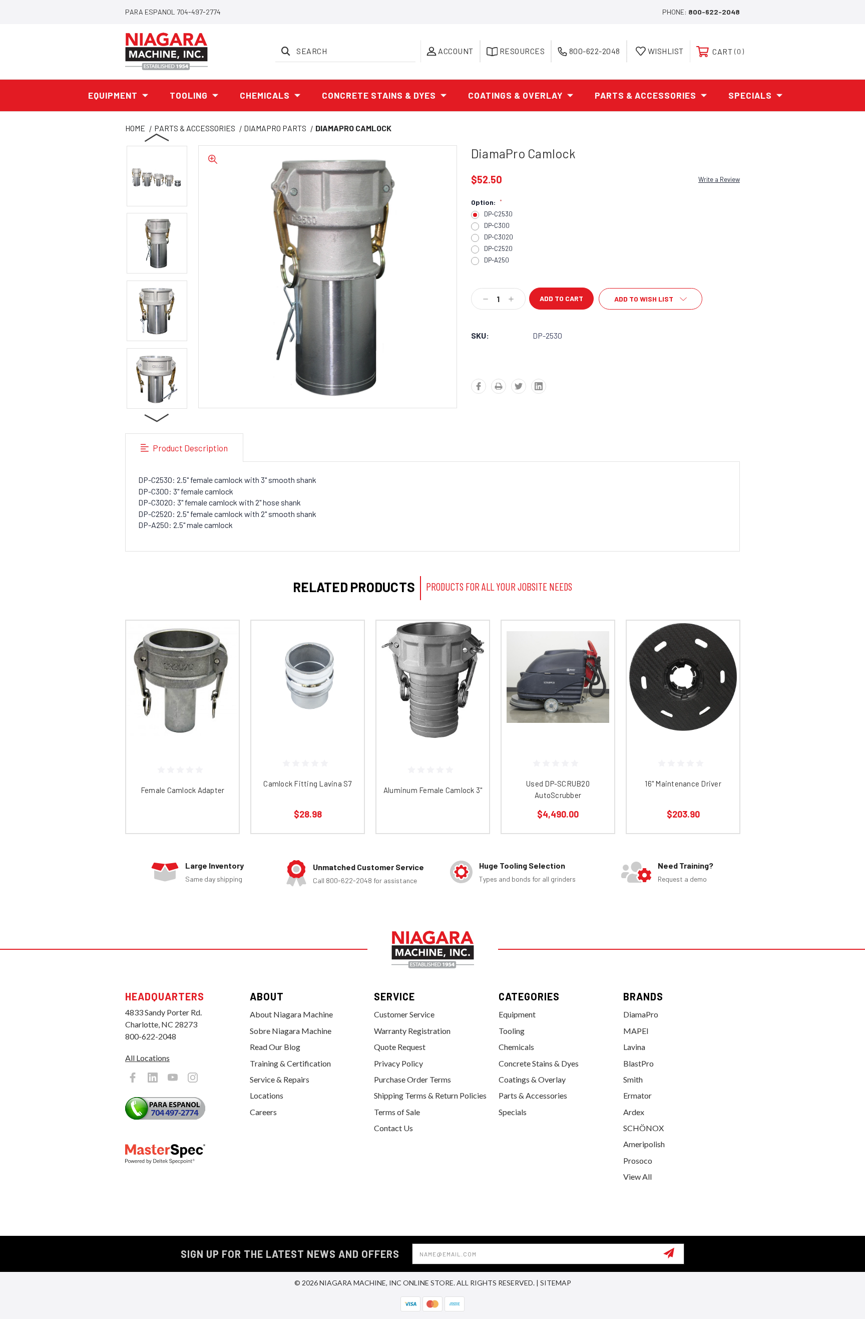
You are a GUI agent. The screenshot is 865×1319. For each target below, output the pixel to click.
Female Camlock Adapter (183, 790)
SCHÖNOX (643, 1128)
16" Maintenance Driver (683, 783)
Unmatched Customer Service (368, 867)
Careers (263, 1112)
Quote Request (399, 1046)
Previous (157, 137)
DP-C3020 (498, 237)
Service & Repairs (279, 1079)
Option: (486, 202)
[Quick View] (219, 641)
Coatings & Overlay (515, 95)
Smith (633, 1079)
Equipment (113, 95)
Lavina (634, 1046)
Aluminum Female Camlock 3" (433, 790)
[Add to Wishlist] (219, 666)
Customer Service (404, 1014)
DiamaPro (640, 1014)
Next (157, 417)
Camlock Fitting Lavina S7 (307, 783)
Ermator (637, 1095)
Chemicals (265, 95)
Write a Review (719, 179)
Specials (750, 95)
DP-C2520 (498, 248)
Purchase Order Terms (412, 1079)
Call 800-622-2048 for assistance (365, 880)
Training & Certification (290, 1063)
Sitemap (555, 1282)
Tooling (189, 95)
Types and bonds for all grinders (527, 879)
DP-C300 (497, 225)
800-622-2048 (714, 12)
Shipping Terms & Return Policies (430, 1095)
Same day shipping (213, 879)
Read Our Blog (275, 1046)
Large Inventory (214, 865)
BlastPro (638, 1063)
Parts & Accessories (645, 95)
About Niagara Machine (291, 1014)
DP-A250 (496, 260)
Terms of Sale (397, 1112)
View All (637, 1176)
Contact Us (393, 1128)
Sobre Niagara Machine (290, 1030)
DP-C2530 (498, 214)
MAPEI (636, 1030)
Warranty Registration (412, 1030)
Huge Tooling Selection (522, 865)
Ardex (633, 1112)
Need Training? (685, 865)
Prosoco (637, 1160)
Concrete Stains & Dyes (379, 95)
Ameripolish (644, 1144)
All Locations (147, 1058)
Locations (266, 1095)
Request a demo (682, 879)
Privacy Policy (398, 1063)
